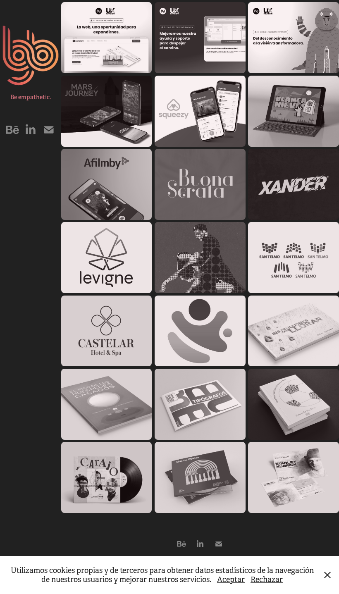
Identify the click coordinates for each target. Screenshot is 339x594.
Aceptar (231, 579)
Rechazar (267, 579)
